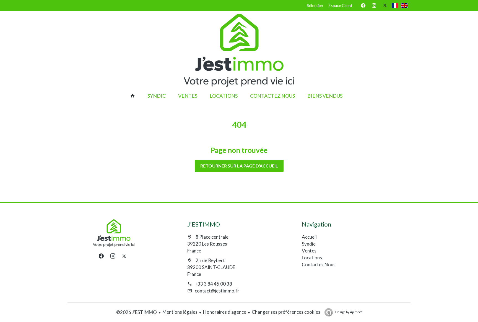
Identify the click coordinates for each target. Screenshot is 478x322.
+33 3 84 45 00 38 (213, 284)
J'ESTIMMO (203, 224)
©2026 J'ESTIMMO (136, 312)
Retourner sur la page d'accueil (239, 165)
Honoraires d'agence (224, 312)
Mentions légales (180, 312)
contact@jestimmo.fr (217, 291)
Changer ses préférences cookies (286, 312)
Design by (348, 312)
